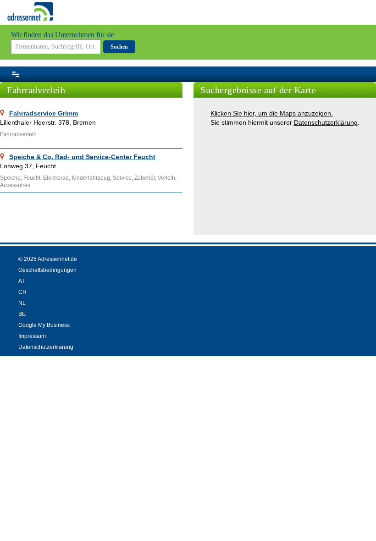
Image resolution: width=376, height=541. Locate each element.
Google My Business (44, 325)
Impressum (32, 336)
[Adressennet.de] (30, 11)
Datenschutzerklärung (326, 122)
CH (22, 292)
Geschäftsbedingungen (47, 270)
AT (21, 281)
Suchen (119, 47)
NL (22, 303)
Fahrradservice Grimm (43, 113)
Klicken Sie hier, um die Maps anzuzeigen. (271, 113)
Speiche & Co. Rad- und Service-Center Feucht (82, 156)
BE (22, 314)
